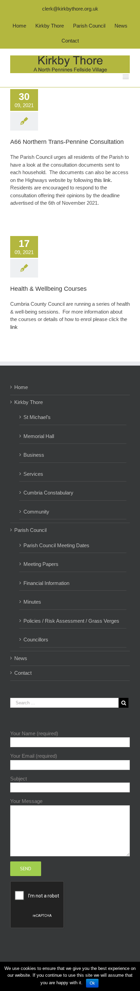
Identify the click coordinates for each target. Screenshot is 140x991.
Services (33, 474)
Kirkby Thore (28, 402)
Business (33, 455)
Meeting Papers (40, 564)
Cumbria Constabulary (48, 493)
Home (21, 387)
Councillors (35, 639)
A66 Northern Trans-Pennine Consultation (67, 141)
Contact (23, 673)
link (14, 327)
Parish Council (30, 530)
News (20, 658)
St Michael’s (37, 417)
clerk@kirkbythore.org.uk (70, 9)
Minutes (32, 602)
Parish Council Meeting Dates (56, 545)
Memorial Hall (38, 436)
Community (36, 512)
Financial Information (46, 583)
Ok (92, 983)
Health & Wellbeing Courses (48, 288)
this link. (103, 180)
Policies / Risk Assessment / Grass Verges (71, 621)
